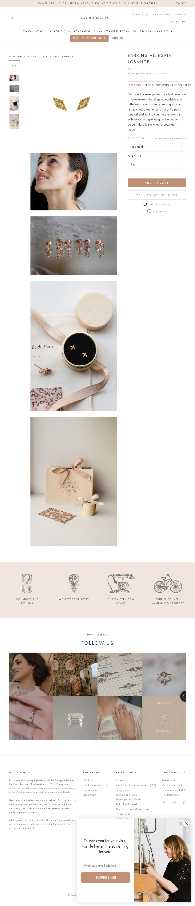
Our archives (143, 31)
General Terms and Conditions (132, 809)
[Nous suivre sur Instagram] (174, 802)
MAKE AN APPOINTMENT (89, 38)
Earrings (32, 56)
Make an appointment (157, 195)
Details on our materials (170, 138)
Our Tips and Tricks (172, 785)
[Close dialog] (186, 823)
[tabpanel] (157, 112)
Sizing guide (122, 790)
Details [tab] (149, 85)
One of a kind (60, 31)
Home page (15, 56)
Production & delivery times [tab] (173, 85)
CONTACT (118, 38)
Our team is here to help (96, 785)
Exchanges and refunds (128, 799)
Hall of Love (168, 780)
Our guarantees (91, 790)
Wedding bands (117, 31)
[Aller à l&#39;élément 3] (14, 88)
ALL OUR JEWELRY (34, 31)
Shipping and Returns (127, 795)
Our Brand (165, 31)
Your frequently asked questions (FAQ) (136, 785)
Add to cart (157, 183)
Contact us (121, 780)
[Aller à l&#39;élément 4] (14, 103)
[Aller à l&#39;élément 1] (14, 66)
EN (12, 18)
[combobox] (15, 17)
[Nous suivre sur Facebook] (164, 802)
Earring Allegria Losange (58, 56)
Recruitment (89, 795)
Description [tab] (135, 85)
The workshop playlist (173, 790)
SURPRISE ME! (105, 877)
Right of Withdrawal (126, 804)
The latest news (170, 795)
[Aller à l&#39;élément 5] (14, 122)
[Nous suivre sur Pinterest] (184, 802)
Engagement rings (88, 31)
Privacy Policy (123, 814)
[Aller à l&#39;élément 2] (14, 78)
